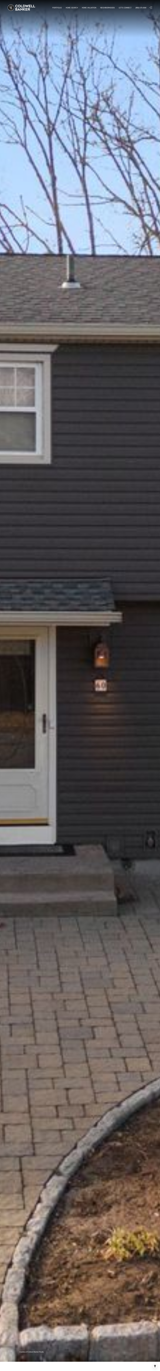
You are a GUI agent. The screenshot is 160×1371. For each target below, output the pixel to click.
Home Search (72, 8)
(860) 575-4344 (141, 8)
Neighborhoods (107, 8)
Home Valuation (89, 8)
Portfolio (57, 8)
